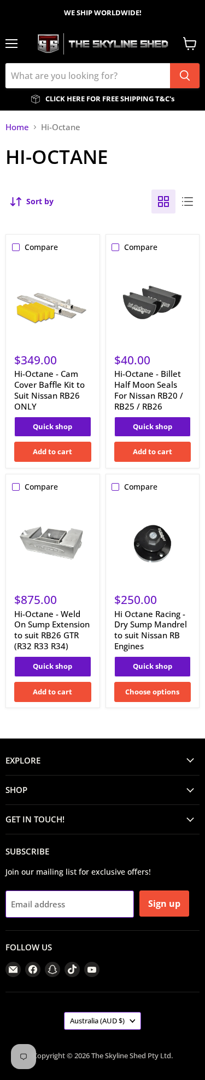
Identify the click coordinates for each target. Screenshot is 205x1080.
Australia (97, 1021)
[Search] (185, 75)
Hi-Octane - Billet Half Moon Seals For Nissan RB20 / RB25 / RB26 (148, 389)
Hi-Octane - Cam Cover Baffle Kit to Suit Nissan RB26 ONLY (49, 389)
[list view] (187, 201)
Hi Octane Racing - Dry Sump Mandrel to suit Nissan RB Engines (150, 629)
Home (17, 127)
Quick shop (52, 426)
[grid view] (163, 201)
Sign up (164, 904)
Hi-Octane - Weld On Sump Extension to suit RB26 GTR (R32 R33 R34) (52, 629)
